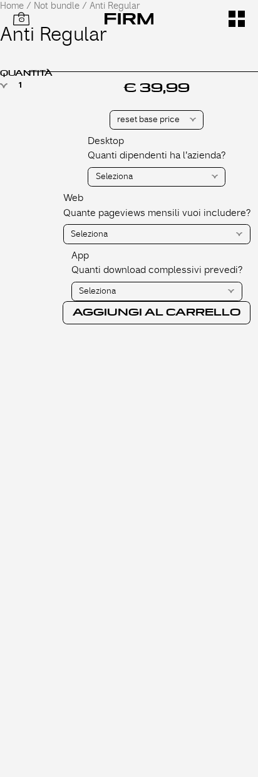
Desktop (106, 141)
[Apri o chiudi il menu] (237, 19)
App (80, 255)
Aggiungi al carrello (156, 312)
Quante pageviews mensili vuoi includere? (156, 213)
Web (73, 197)
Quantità (26, 73)
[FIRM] (129, 19)
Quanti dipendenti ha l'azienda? (156, 155)
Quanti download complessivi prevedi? (156, 269)
